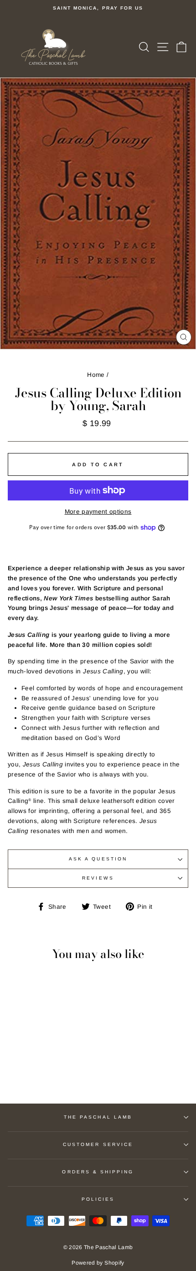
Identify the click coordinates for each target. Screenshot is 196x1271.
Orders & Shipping (98, 1171)
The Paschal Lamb (98, 1117)
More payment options (98, 511)
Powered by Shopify (98, 1263)
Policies (98, 1199)
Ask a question (98, 858)
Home (95, 374)
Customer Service (98, 1144)
